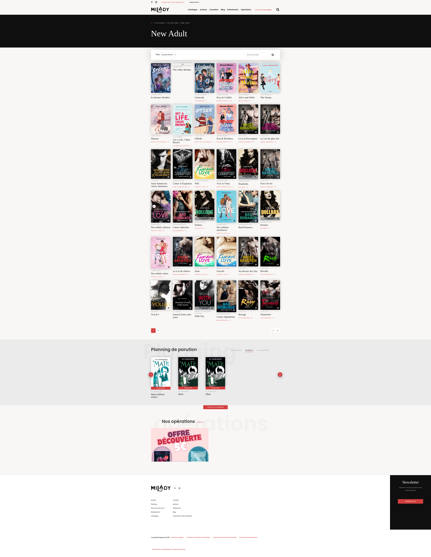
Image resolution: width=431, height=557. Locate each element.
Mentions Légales (178, 537)
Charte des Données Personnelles (225, 537)
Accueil (153, 500)
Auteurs (203, 9)
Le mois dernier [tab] (236, 350)
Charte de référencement (248, 537)
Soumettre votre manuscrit (173, 2)
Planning (154, 504)
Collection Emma (263, 10)
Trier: (157, 54)
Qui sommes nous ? (158, 508)
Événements (232, 9)
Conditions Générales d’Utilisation (198, 537)
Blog (223, 9)
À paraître (213, 9)
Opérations (246, 9)
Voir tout (200, 422)
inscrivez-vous (410, 501)
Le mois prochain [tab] (263, 350)
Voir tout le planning (215, 407)
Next (277, 330)
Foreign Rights (194, 2)
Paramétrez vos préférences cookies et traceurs (169, 549)
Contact (176, 500)
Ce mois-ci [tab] (249, 350)
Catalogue (192, 9)
